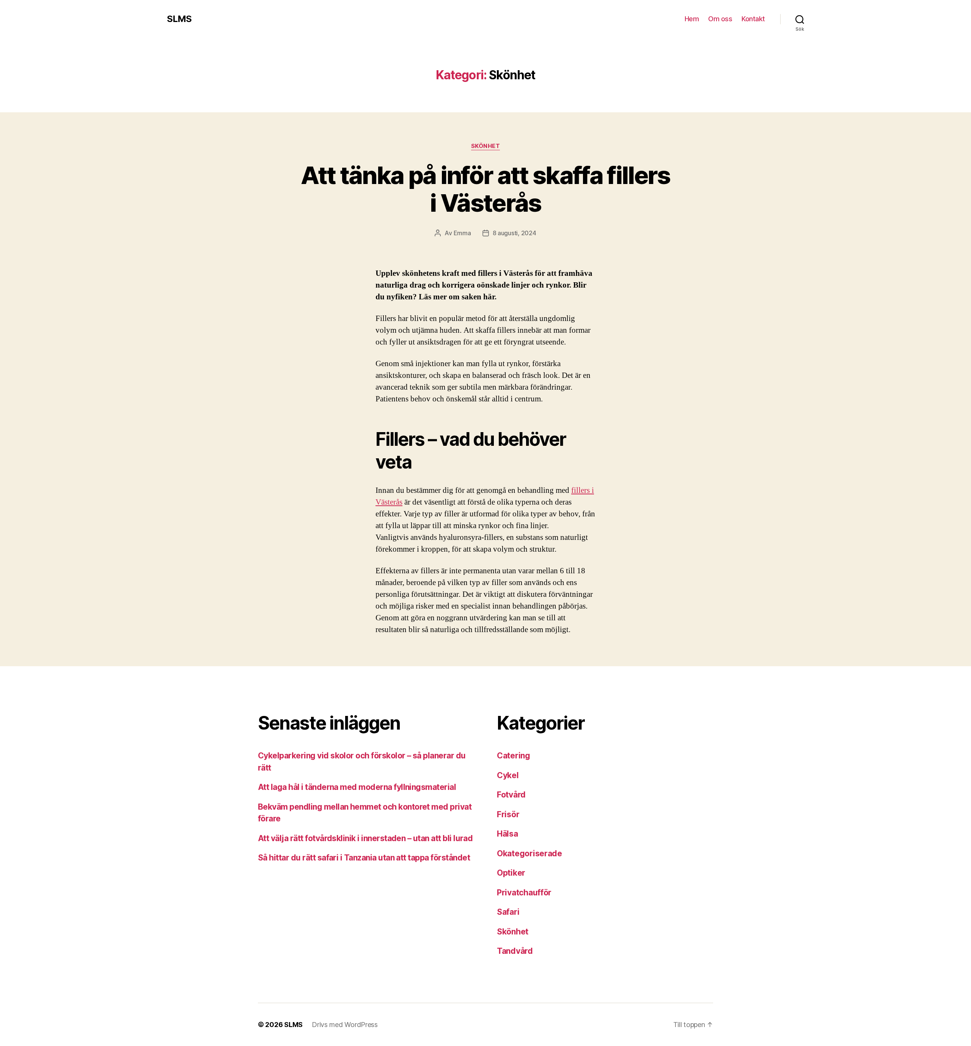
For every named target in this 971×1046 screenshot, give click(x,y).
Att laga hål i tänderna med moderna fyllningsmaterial (357, 787)
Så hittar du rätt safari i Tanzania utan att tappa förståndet (364, 857)
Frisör (508, 814)
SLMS (179, 19)
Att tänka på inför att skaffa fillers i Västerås (485, 188)
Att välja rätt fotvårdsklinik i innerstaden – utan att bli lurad (365, 838)
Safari (508, 912)
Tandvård (515, 951)
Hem (692, 19)
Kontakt (753, 19)
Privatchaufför (524, 892)
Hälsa (507, 833)
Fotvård (511, 794)
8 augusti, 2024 (514, 233)
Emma (462, 233)
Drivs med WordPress (345, 1025)
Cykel (508, 775)
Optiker (511, 873)
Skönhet (485, 146)
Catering (513, 755)
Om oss (720, 19)
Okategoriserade (529, 853)
